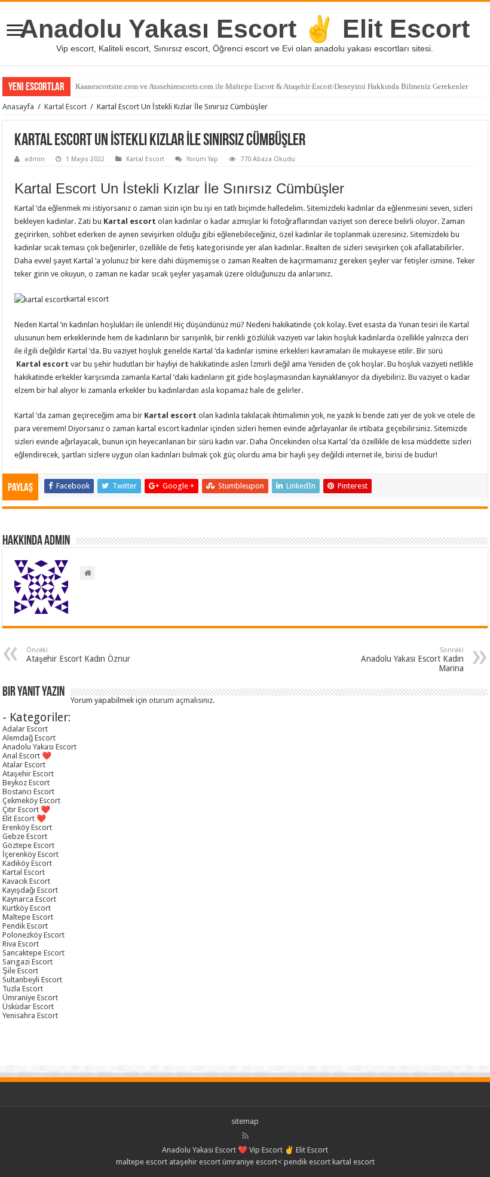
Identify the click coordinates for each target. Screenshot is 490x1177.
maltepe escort (141, 1161)
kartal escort (353, 1161)
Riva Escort (20, 943)
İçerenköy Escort (30, 854)
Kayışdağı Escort (30, 890)
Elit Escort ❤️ (24, 818)
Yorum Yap (202, 159)
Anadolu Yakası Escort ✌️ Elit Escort (245, 28)
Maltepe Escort (27, 916)
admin (34, 159)
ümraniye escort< (253, 1161)
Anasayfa (18, 106)
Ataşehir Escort (28, 773)
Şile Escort (20, 970)
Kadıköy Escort (27, 863)
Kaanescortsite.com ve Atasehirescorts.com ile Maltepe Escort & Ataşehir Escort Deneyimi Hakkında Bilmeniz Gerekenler (271, 86)
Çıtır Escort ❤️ (26, 809)
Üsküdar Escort (28, 1006)
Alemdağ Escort (29, 737)
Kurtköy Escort (26, 908)
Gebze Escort (24, 836)
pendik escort (307, 1161)
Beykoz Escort (26, 782)
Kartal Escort (65, 106)
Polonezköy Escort (33, 934)
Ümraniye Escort (30, 997)
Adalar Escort (25, 728)
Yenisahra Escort (30, 1015)
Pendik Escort (25, 925)
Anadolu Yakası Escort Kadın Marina (412, 659)
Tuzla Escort (22, 988)
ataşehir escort (194, 1161)
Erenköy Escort (27, 827)
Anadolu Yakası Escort (39, 746)
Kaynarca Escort (29, 899)
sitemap (245, 1121)
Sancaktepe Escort (33, 952)
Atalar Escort (23, 764)
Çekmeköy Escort (31, 800)
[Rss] (245, 1136)
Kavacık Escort (26, 881)
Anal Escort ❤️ (26, 755)
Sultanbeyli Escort (32, 979)
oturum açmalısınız (181, 700)
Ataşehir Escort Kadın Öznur (78, 654)
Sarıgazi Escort (27, 961)
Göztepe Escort (28, 845)
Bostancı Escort (28, 791)
